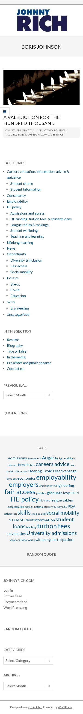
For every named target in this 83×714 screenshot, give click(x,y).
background (62, 458)
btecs (32, 464)
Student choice (21, 183)
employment (46, 485)
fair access (19, 491)
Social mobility (21, 272)
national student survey (48, 506)
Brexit (15, 284)
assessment (34, 458)
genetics (56, 134)
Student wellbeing (24, 230)
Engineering (19, 308)
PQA (71, 506)
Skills (11, 302)
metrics (29, 506)
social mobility (62, 512)
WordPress (65, 707)
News (11, 248)
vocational (15, 539)
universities (16, 533)
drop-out (12, 478)
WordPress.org (15, 607)
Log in (8, 590)
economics (26, 478)
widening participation (54, 539)
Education (18, 296)
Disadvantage (65, 471)
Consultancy (16, 195)
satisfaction (10, 513)
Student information (25, 189)
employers (24, 484)
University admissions (51, 533)
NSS (64, 506)
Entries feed (12, 596)
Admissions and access (27, 213)
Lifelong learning (20, 242)
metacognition (16, 506)
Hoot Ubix (36, 707)
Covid (48, 130)
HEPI (75, 492)
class (24, 471)
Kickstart (44, 500)
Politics (59, 130)
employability (56, 477)
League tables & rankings (29, 225)
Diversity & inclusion (26, 260)
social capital (38, 513)
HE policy (14, 207)
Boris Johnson (29, 134)
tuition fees (53, 526)
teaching (31, 527)
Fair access (18, 266)
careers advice (52, 464)
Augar (48, 457)
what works (28, 539)
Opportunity (16, 254)
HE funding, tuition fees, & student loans (41, 219)
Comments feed (15, 602)
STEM (14, 520)
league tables (61, 500)
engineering (64, 485)
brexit (23, 464)
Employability (17, 201)
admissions (17, 458)
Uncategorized (18, 314)
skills (24, 512)
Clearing (35, 471)
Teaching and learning (27, 236)
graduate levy (58, 492)
